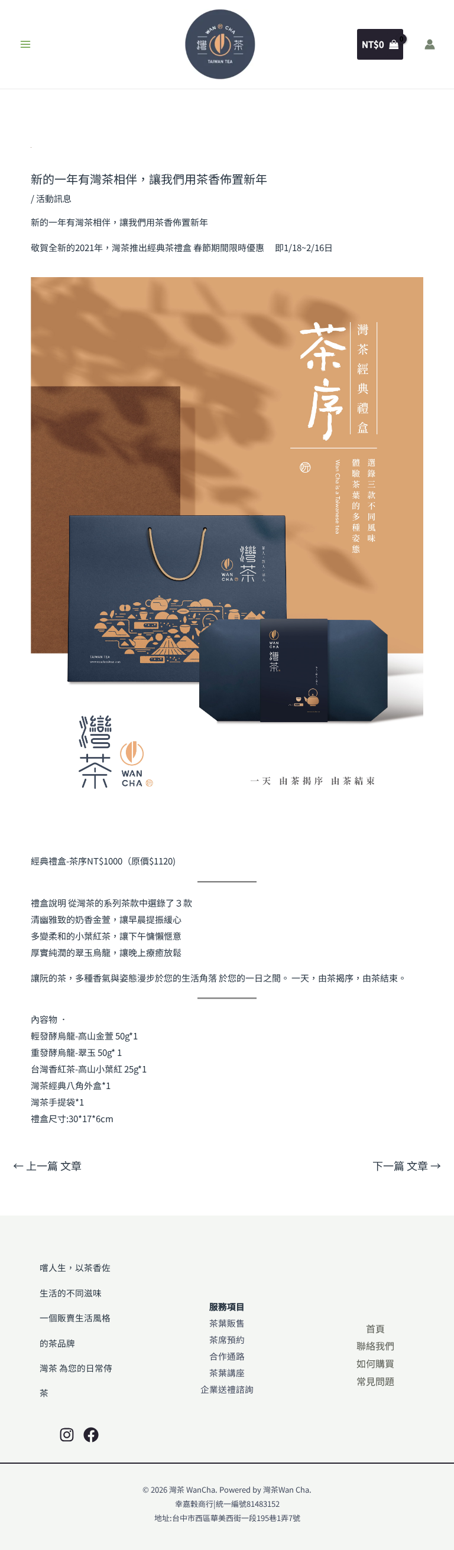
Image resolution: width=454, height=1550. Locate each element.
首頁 (375, 1328)
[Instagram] (66, 1434)
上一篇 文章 (47, 1165)
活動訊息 (54, 198)
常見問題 (375, 1381)
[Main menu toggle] (25, 44)
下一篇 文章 (406, 1165)
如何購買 (375, 1363)
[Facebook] (91, 1434)
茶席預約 (227, 1339)
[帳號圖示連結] (429, 44)
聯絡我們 (375, 1345)
